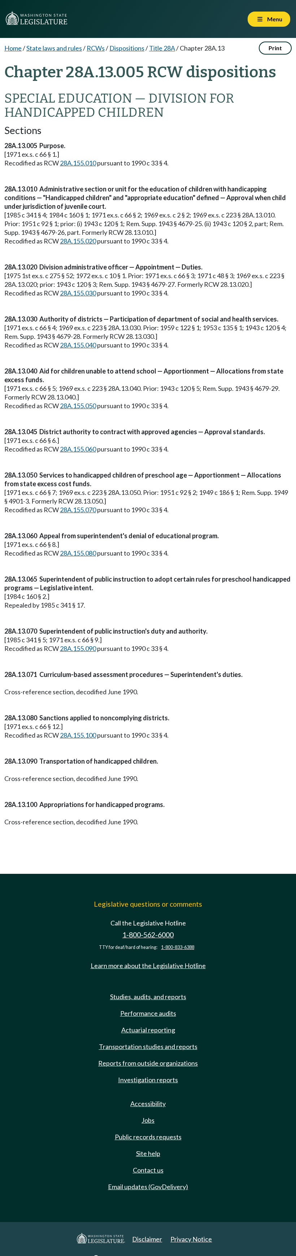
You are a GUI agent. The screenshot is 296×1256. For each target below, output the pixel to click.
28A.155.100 (78, 735)
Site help (148, 1153)
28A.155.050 (78, 406)
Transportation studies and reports (148, 1046)
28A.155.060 (78, 449)
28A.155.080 (78, 553)
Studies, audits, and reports (148, 997)
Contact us (148, 1170)
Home (13, 48)
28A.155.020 (78, 241)
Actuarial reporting (148, 1030)
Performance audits (148, 1013)
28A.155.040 (78, 345)
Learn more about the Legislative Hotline (148, 966)
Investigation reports (148, 1080)
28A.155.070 (78, 510)
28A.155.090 (78, 648)
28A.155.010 (78, 163)
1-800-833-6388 (177, 947)
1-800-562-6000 (148, 935)
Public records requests (148, 1137)
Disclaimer (147, 1239)
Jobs (148, 1120)
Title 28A (162, 48)
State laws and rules (54, 48)
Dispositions (126, 48)
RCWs (96, 48)
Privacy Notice (191, 1239)
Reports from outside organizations (148, 1063)
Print (275, 47)
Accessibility (148, 1104)
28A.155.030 (78, 293)
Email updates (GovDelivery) (148, 1187)
